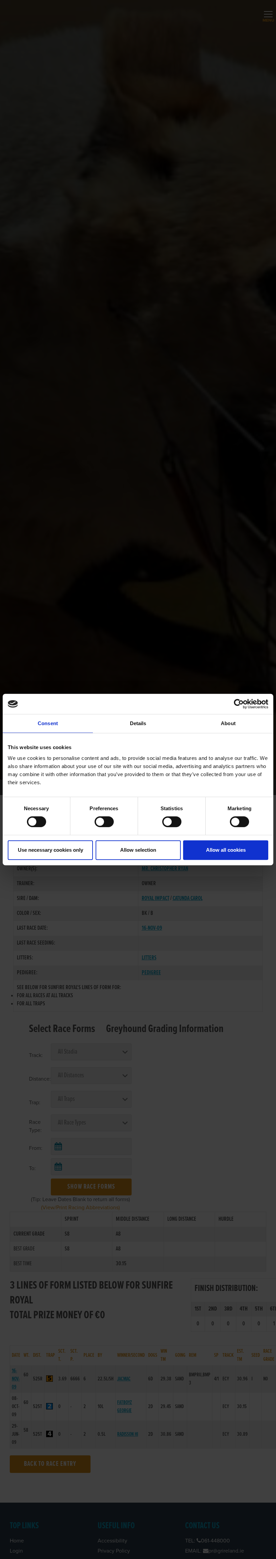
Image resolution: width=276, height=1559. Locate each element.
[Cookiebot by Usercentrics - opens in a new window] (238, 704)
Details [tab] (138, 723)
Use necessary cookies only (50, 850)
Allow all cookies (226, 850)
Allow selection (138, 850)
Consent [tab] (48, 723)
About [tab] (228, 723)
